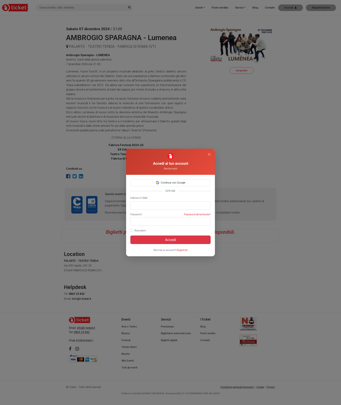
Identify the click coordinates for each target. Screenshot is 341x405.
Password (136, 214)
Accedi (170, 240)
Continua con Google (173, 182)
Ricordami (140, 230)
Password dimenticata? (197, 214)
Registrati (182, 250)
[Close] (209, 154)
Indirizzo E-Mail (138, 197)
